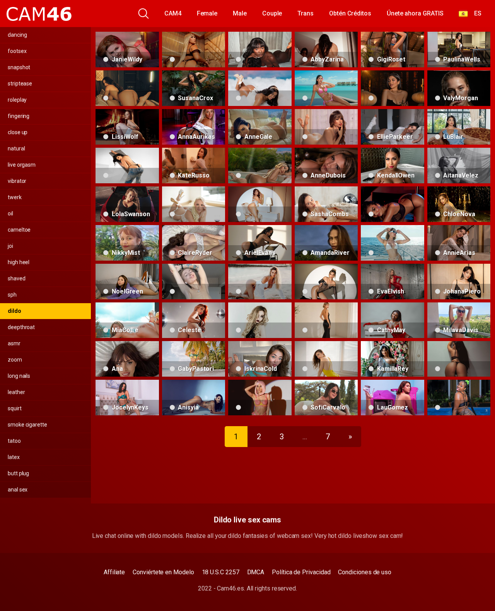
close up (17, 132)
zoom (15, 360)
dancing (17, 35)
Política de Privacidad (301, 572)
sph (12, 295)
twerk (15, 197)
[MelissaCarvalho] (127, 165)
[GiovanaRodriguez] (326, 88)
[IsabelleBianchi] (260, 281)
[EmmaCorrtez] (326, 127)
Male (240, 13)
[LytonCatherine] (459, 397)
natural (16, 148)
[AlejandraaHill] (260, 165)
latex (14, 457)
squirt (15, 408)
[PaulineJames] (392, 204)
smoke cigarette (27, 425)
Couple (272, 13)
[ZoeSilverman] (260, 204)
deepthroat (21, 327)
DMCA (256, 572)
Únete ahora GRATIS (415, 13)
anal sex (17, 489)
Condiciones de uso (364, 572)
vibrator (17, 181)
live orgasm (22, 165)
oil (10, 213)
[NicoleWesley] (193, 49)
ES (474, 13)
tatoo (14, 441)
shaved (17, 278)
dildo (14, 311)
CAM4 (172, 13)
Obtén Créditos (350, 13)
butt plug (18, 473)
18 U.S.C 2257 (220, 572)
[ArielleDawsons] (459, 359)
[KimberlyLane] (260, 88)
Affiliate (114, 572)
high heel (18, 262)
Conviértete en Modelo (163, 572)
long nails (19, 376)
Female (207, 13)
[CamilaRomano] (193, 281)
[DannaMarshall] (127, 88)
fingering (18, 116)
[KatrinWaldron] (326, 359)
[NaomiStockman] (260, 49)
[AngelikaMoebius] (260, 320)
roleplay (17, 100)
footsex (17, 51)
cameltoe (19, 230)
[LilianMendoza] (392, 243)
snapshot (19, 67)
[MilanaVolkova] (260, 397)
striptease (20, 83)
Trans (305, 13)
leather (16, 392)
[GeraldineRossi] (326, 281)
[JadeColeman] (193, 204)
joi (10, 246)
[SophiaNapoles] (326, 320)
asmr (14, 343)
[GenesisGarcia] (392, 88)
